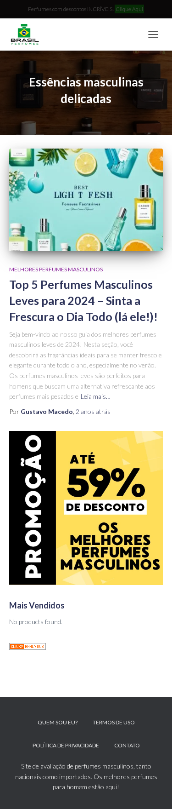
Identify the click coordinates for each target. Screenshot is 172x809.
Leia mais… (96, 396)
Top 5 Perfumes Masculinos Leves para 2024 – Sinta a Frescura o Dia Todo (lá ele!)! (83, 300)
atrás (93, 411)
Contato (127, 745)
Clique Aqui (129, 9)
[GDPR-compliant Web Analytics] (27, 645)
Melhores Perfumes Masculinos (56, 269)
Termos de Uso (114, 722)
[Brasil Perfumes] (27, 34)
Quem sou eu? (58, 722)
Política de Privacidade (66, 745)
